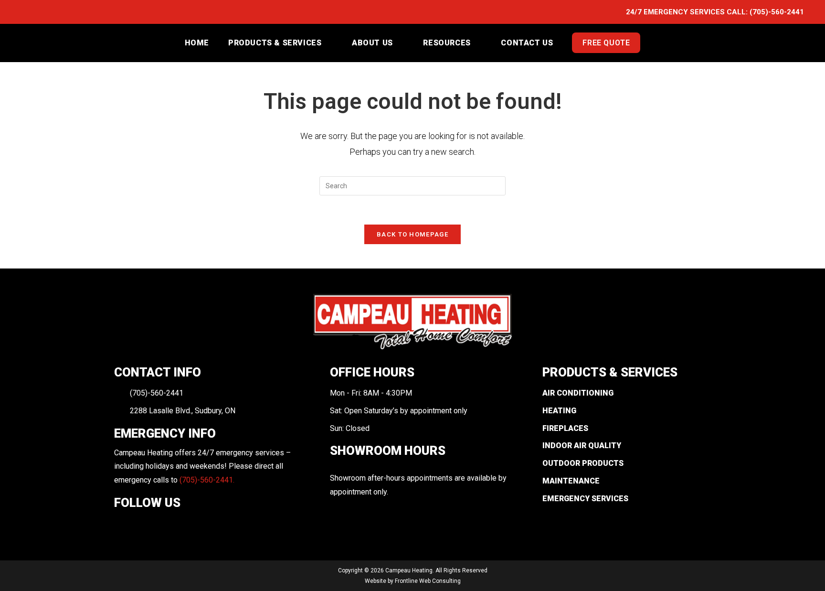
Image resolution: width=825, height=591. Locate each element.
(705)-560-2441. (207, 479)
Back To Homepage (412, 234)
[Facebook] (120, 524)
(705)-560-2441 (777, 12)
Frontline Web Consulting (428, 581)
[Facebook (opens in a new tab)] (26, 12)
